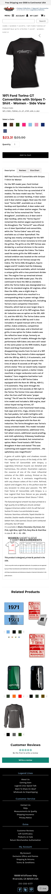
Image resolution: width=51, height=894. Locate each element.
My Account (25, 853)
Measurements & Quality (25, 811)
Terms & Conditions (25, 862)
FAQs (25, 808)
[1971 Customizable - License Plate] (14, 626)
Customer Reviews (25, 830)
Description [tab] (10, 170)
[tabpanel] (25, 376)
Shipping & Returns (25, 859)
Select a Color (8, 119)
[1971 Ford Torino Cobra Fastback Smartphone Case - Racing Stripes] (14, 691)
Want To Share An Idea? (25, 789)
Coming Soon (25, 782)
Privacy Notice (25, 817)
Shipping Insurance (25, 814)
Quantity (6, 144)
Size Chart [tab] (34, 170)
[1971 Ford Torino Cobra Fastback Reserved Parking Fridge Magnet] (37, 626)
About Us (25, 779)
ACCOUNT (20, 16)
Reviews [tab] (22, 170)
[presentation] (24, 632)
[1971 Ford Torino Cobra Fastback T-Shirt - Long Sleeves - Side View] (14, 729)
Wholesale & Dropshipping (25, 792)
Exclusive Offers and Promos (25, 856)
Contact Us (25, 805)
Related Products (25, 592)
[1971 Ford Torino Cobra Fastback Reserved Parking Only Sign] (37, 659)
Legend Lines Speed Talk (25, 786)
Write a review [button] (25, 760)
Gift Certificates (25, 834)
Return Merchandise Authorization (25, 840)
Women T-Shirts (17, 26)
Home (5, 26)
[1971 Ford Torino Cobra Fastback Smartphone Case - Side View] (37, 691)
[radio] (5, 124)
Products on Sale (25, 837)
